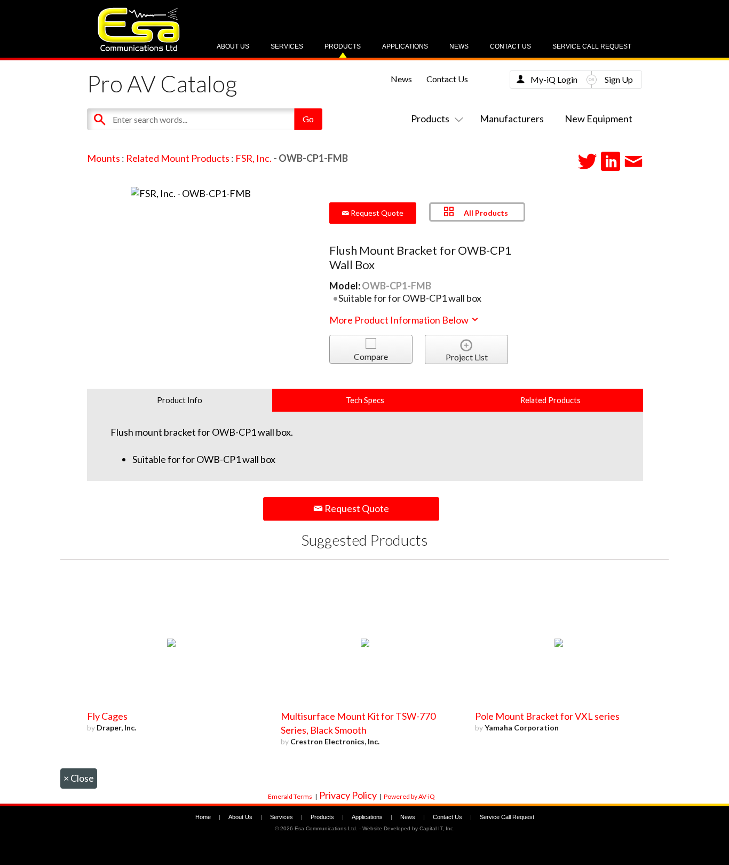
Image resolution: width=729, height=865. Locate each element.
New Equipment (598, 118)
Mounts (103, 158)
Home (203, 817)
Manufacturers (512, 118)
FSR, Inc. (253, 158)
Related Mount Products (177, 158)
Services (287, 46)
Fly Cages (107, 716)
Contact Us (510, 46)
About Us (233, 46)
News (459, 46)
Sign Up (619, 79)
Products (342, 46)
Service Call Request (591, 46)
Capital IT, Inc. (437, 828)
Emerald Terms (290, 796)
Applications (405, 46)
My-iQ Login (553, 79)
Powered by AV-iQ (409, 796)
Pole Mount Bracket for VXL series (547, 716)
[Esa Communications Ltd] (139, 48)
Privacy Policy (348, 795)
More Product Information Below (399, 320)
